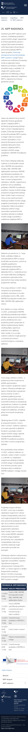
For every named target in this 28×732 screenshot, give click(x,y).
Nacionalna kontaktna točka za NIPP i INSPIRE (20, 701)
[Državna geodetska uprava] (9, 3)
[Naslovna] (20, 12)
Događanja (13, 18)
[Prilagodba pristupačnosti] (11, 12)
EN (17, 12)
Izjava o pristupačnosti (7, 728)
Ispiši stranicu (7, 670)
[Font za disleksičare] (3, 12)
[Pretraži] (22, 12)
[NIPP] (16, 692)
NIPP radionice (8, 683)
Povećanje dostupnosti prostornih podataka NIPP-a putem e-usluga (13, 55)
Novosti (5, 676)
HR (14, 12)
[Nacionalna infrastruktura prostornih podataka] (9, 8)
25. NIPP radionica (16, 20)
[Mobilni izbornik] (25, 5)
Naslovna (4, 18)
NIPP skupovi (7, 679)
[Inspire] (15, 696)
